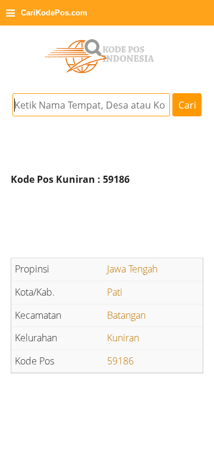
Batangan (126, 315)
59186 (120, 360)
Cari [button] (187, 105)
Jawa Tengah (132, 268)
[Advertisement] (107, 223)
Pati (114, 292)
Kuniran (123, 337)
